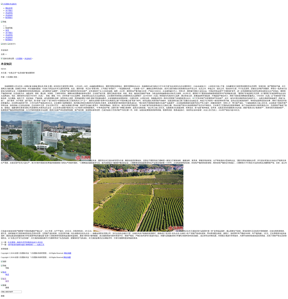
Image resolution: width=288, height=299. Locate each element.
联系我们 (9, 40)
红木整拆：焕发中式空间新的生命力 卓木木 (25, 242)
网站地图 (67, 253)
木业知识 (9, 37)
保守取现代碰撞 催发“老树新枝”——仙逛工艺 (26, 245)
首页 (7, 30)
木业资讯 (9, 35)
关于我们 (9, 33)
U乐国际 (19, 59)
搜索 (2, 296)
